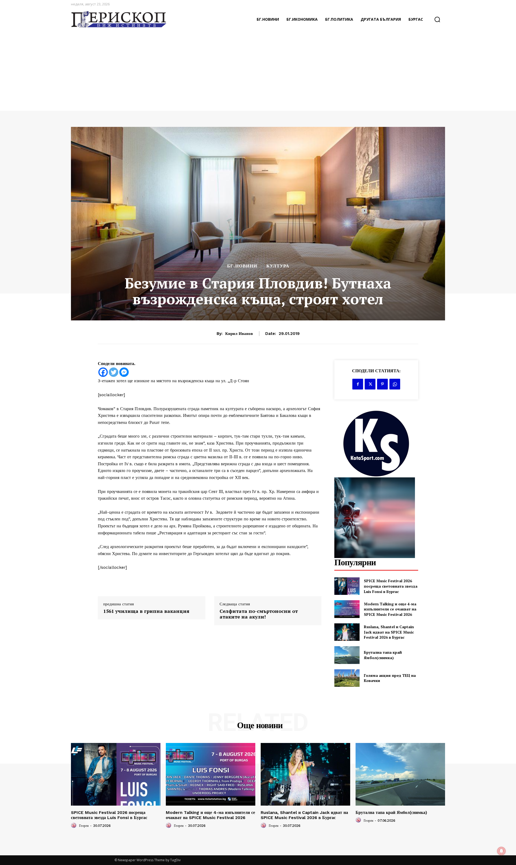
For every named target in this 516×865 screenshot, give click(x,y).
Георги (84, 826)
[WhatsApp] (394, 384)
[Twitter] (113, 372)
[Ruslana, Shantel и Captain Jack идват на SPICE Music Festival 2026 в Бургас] (346, 632)
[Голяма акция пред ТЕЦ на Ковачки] (346, 678)
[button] (437, 19)
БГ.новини (242, 266)
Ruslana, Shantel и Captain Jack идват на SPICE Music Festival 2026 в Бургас (389, 632)
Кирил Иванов (239, 333)
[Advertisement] (258, 70)
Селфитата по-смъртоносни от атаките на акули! (259, 614)
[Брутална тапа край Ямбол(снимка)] (346, 655)
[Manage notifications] (501, 851)
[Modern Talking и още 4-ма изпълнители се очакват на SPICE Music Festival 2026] (346, 609)
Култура (277, 266)
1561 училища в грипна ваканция (146, 611)
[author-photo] (74, 825)
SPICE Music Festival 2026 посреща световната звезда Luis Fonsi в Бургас (390, 586)
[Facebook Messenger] (124, 372)
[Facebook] (103, 372)
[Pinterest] (382, 384)
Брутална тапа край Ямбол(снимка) (383, 655)
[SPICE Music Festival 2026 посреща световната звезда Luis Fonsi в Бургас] (346, 586)
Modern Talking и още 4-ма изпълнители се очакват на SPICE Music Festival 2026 (390, 609)
